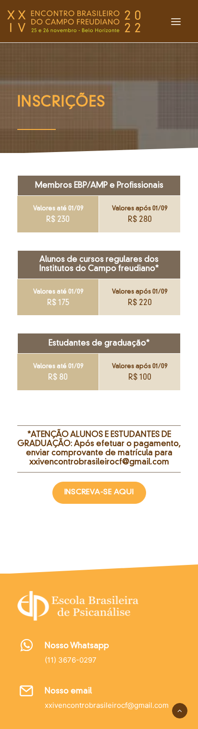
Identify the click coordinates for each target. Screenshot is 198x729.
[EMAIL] (26, 694)
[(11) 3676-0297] (26, 648)
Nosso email (68, 691)
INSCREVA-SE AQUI (99, 492)
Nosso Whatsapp (77, 646)
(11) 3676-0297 (71, 660)
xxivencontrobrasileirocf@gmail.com (99, 462)
